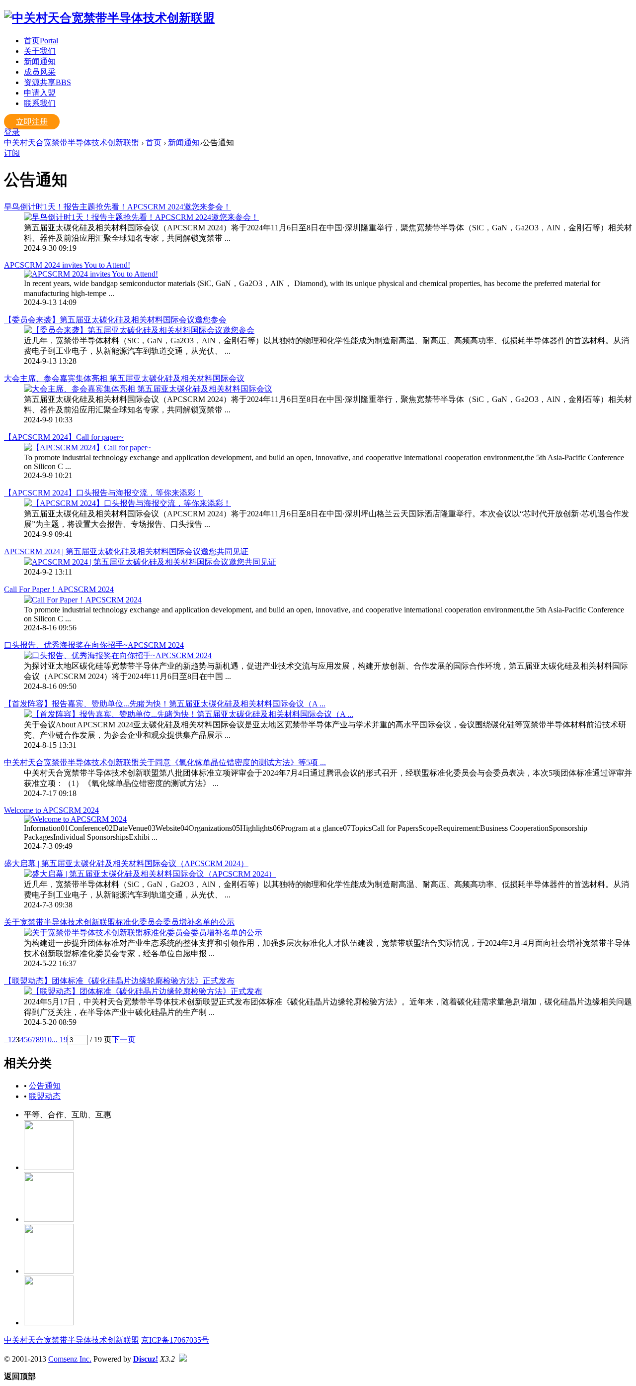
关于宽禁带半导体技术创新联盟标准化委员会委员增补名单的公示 (119, 922)
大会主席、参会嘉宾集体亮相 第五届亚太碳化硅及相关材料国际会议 (124, 378)
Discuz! (145, 1359)
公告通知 (45, 1086)
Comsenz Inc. (69, 1359)
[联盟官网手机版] (49, 1271)
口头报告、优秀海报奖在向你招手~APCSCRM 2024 (94, 645)
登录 (12, 132)
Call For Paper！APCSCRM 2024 (59, 589)
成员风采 (40, 72)
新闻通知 (40, 61)
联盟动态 (45, 1096)
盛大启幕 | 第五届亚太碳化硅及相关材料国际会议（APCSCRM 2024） (126, 863)
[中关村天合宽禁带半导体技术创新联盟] (109, 17)
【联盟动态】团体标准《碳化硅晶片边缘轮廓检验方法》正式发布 (119, 981)
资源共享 (47, 82)
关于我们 (40, 51)
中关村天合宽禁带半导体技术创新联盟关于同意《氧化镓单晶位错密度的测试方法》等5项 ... (165, 762)
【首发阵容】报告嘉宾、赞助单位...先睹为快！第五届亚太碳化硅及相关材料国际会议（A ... (164, 703)
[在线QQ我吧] (49, 1167)
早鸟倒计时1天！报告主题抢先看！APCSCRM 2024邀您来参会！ (117, 206)
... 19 (60, 1039)
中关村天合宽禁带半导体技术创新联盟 (71, 142)
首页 (41, 40)
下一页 (124, 1039)
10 (48, 1039)
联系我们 (40, 103)
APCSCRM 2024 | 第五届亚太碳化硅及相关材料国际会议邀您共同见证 (126, 551)
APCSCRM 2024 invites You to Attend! (67, 265)
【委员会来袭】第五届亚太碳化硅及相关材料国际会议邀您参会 (115, 319)
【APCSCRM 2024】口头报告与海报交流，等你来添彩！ (103, 493)
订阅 (12, 153)
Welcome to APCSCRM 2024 (51, 810)
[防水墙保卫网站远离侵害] (183, 1359)
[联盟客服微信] (49, 1322)
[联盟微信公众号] (49, 1219)
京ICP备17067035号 (175, 1340)
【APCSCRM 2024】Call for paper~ (64, 437)
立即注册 (32, 121)
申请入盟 (40, 93)
